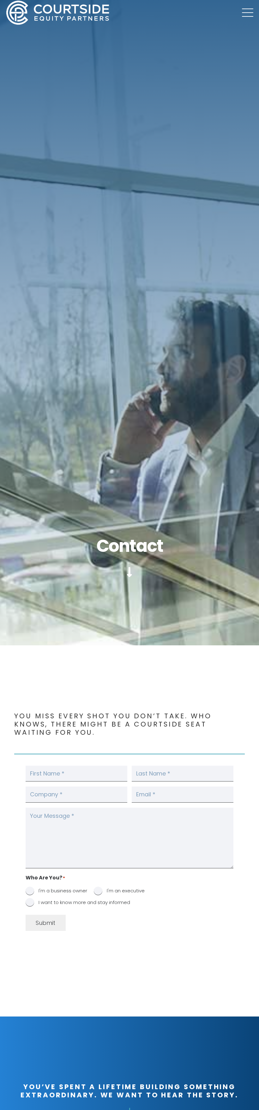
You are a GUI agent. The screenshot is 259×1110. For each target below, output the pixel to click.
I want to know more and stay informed (84, 902)
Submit (45, 923)
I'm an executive (126, 890)
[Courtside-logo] (58, 12)
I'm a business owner (63, 890)
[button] (248, 12)
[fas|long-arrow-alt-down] (129, 572)
